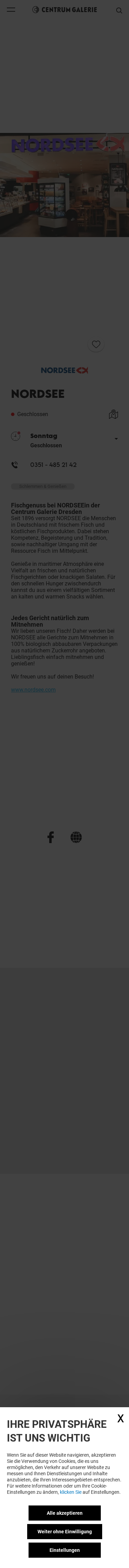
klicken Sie (71, 1492)
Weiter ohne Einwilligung (64, 1531)
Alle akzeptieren (65, 1513)
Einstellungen (65, 1550)
